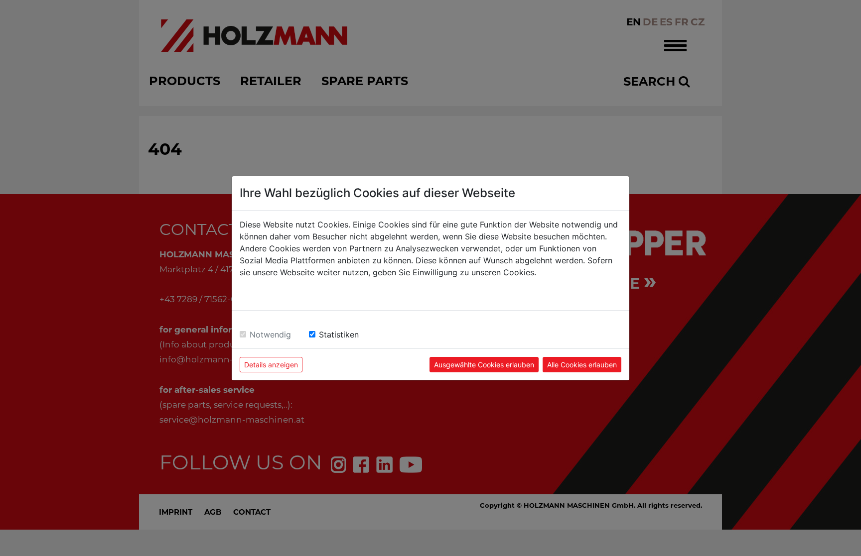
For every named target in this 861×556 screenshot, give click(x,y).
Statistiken (339, 334)
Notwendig (270, 334)
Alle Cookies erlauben (582, 364)
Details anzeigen (271, 364)
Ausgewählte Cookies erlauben (484, 364)
